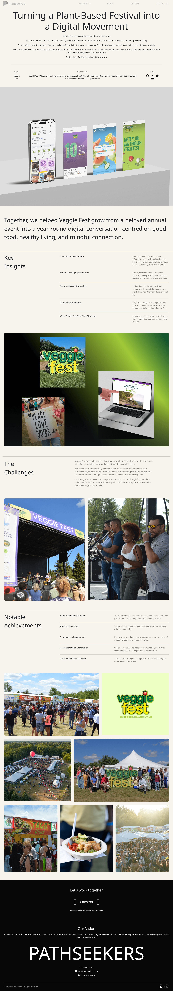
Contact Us (162, 4)
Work (110, 4)
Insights (134, 4)
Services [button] (84, 4)
